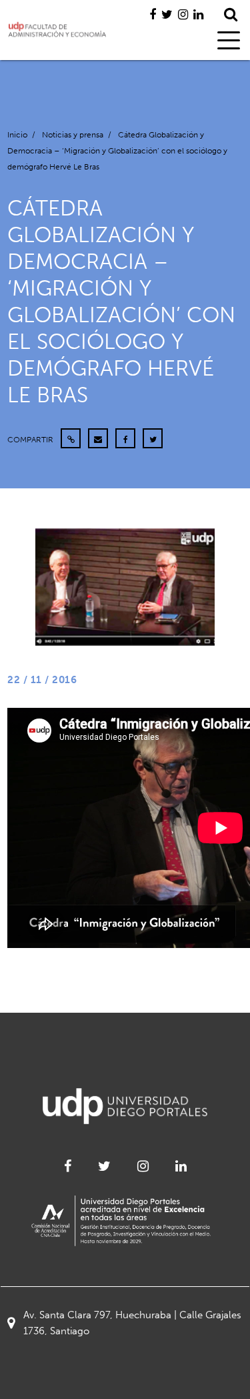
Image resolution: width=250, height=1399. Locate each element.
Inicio (17, 134)
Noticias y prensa (72, 134)
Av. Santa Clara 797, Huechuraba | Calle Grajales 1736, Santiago (132, 1323)
